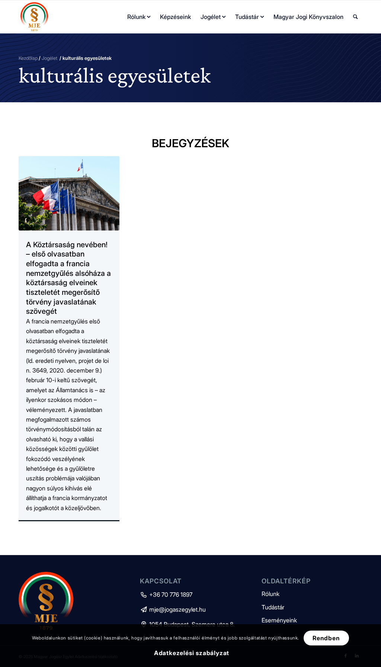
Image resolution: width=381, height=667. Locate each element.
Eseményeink (279, 620)
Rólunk (270, 593)
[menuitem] (138, 16)
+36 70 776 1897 (166, 594)
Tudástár (273, 607)
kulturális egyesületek (115, 75)
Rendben (326, 638)
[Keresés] (355, 16)
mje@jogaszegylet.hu (173, 609)
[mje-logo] (34, 16)
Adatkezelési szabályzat (191, 653)
